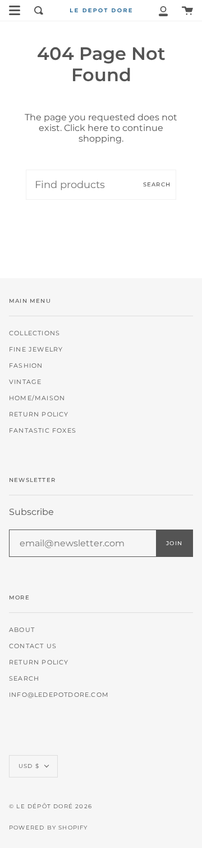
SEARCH (24, 678)
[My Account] (163, 10)
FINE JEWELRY (36, 349)
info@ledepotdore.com (59, 695)
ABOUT (22, 630)
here (98, 128)
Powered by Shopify (48, 827)
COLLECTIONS (34, 333)
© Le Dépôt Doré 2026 (50, 806)
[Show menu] (14, 10)
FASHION (26, 365)
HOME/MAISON (37, 398)
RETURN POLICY (39, 414)
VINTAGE (25, 382)
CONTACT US (33, 646)
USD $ (29, 766)
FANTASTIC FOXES (42, 430)
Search (157, 184)
